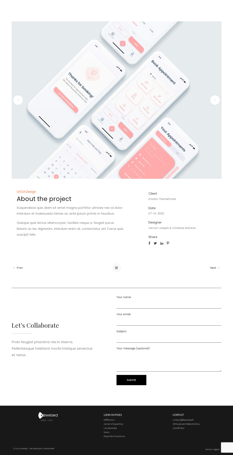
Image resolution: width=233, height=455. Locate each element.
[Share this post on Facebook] (149, 243)
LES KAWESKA (120, 6)
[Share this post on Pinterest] (168, 243)
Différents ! (109, 420)
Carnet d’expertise (113, 424)
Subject (121, 331)
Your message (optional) (133, 348)
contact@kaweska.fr (183, 420)
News (107, 432)
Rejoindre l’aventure (114, 436)
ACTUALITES (143, 6)
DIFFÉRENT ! (59, 6)
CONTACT (202, 6)
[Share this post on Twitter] (155, 243)
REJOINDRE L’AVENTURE (173, 6)
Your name (123, 297)
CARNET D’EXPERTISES (87, 6)
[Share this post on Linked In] (161, 243)
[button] (18, 100)
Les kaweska (110, 428)
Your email (123, 314)
